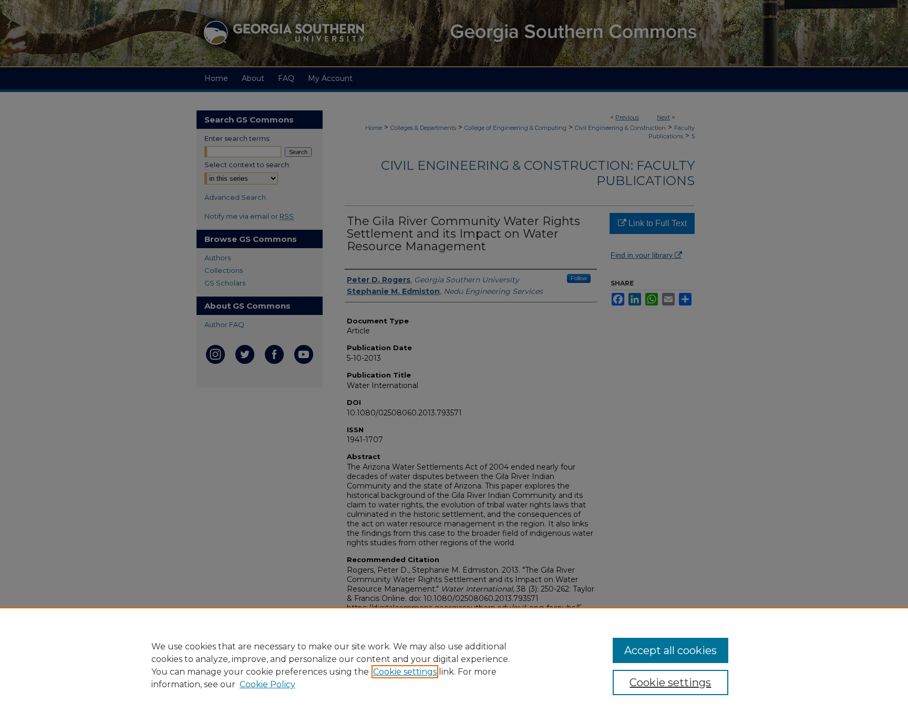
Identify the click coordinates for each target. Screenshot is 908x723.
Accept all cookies (670, 650)
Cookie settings (405, 672)
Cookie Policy (267, 684)
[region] (454, 665)
